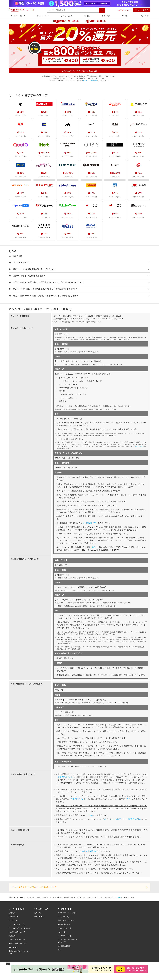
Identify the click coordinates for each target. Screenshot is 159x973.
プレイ (127, 16)
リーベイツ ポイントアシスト (19, 928)
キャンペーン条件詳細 (90, 80)
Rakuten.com (14, 947)
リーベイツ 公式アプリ (17, 924)
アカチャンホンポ (64, 928)
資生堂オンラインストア (67, 920)
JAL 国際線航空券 (64, 946)
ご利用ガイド (14, 917)
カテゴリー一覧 (16, 16)
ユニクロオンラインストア (67, 913)
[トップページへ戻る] (21, 10)
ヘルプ (146, 16)
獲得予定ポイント (65, 777)
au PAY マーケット (64, 936)
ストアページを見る (20, 115)
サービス (107, 16)
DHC (59, 950)
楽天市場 (37, 913)
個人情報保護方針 (90, 523)
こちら (93, 547)
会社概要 (12, 913)
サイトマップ (14, 920)
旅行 (88, 16)
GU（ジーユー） (64, 917)
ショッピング (68, 16)
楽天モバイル (39, 917)
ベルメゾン (62, 932)
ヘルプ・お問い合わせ (17, 932)
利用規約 (12, 936)
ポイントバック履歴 (112, 819)
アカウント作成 (141, 10)
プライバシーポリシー (17, 940)
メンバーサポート (138, 446)
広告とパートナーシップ (18, 943)
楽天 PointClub (134, 819)
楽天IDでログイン (125, 10)
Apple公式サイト (64, 924)
